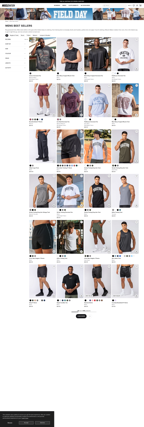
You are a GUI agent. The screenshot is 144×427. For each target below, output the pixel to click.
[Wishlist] (133, 5)
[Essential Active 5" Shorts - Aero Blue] (40, 119)
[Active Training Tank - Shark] (120, 210)
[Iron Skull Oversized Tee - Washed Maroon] (58, 119)
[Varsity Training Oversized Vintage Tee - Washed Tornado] (63, 210)
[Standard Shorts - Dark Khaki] (97, 300)
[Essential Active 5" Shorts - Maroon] (30, 119)
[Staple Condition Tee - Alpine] (65, 300)
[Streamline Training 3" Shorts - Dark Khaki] (60, 165)
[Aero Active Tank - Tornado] (129, 256)
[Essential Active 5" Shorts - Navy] (42, 119)
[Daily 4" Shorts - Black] (30, 300)
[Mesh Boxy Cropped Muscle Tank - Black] (58, 73)
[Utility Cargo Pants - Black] (30, 165)
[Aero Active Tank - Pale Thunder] (115, 256)
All (7, 35)
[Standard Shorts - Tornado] (99, 300)
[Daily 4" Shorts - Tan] (35, 300)
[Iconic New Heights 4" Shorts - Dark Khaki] (33, 256)
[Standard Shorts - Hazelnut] (102, 300)
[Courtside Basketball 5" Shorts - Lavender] (115, 300)
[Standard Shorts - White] (88, 300)
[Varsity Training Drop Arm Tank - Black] (88, 165)
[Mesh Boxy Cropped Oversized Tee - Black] (85, 73)
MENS (64, 5)
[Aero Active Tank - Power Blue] (120, 256)
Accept (26, 422)
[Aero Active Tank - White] (122, 256)
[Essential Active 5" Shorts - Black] (37, 119)
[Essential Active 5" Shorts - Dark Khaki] (35, 119)
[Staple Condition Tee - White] (72, 300)
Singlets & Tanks (14, 35)
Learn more (25, 418)
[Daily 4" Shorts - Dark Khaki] (33, 300)
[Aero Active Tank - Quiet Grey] (125, 256)
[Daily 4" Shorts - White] (40, 300)
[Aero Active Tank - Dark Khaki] (127, 256)
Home (6, 21)
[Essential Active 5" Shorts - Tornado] (33, 119)
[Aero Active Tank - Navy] (118, 256)
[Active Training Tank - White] (115, 210)
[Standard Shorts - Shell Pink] (92, 300)
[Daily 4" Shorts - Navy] (44, 300)
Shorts (22, 35)
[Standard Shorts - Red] (95, 300)
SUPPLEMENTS (73, 5)
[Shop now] (72, 14)
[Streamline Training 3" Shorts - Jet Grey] (70, 165)
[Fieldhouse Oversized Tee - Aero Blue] (115, 73)
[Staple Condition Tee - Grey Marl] (60, 300)
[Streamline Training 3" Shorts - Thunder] (63, 165)
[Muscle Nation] (8, 5)
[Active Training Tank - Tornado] (113, 210)
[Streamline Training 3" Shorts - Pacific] (72, 165)
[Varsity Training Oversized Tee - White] (58, 210)
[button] (140, 5)
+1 (78, 165)
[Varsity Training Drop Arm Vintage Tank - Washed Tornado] (90, 165)
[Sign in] (137, 5)
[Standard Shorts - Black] (85, 300)
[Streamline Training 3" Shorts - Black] (58, 165)
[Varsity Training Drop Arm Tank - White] (85, 165)
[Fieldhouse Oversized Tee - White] (113, 73)
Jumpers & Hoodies (45, 35)
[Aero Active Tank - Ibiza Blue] (132, 256)
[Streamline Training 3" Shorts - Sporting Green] (77, 165)
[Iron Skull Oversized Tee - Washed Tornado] (60, 119)
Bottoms (35, 35)
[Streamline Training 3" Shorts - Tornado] (65, 165)
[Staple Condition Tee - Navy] (63, 300)
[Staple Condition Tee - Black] (58, 300)
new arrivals (23, 32)
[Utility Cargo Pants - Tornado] (33, 165)
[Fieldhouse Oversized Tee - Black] (118, 73)
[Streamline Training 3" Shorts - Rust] (74, 165)
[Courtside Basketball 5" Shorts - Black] (113, 300)
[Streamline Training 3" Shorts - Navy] (67, 165)
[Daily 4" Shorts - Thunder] (42, 300)
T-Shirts (28, 35)
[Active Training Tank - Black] (118, 210)
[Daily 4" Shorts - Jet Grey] (37, 300)
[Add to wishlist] (54, 39)
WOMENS (57, 5)
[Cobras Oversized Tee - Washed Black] (30, 73)
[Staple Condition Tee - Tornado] (70, 300)
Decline (42, 422)
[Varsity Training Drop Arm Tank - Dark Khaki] (92, 165)
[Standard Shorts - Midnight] (90, 300)
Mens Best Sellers (14, 21)
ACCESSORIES (85, 5)
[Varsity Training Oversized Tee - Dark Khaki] (65, 210)
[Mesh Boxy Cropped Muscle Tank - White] (60, 73)
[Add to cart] (54, 69)
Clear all (26, 39)
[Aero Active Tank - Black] (113, 256)
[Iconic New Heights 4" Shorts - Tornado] (35, 256)
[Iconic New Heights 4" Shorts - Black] (30, 256)
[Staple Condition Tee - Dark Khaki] (67, 300)
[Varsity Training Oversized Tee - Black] (60, 210)
